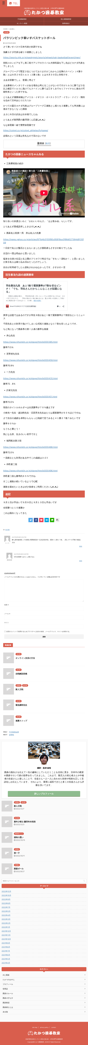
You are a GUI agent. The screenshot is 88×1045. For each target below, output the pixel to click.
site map (34, 1027)
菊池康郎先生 (21, 705)
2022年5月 (6, 911)
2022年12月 (6, 891)
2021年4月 (6, 963)
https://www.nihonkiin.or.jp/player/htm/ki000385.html (30, 342)
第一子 (17, 853)
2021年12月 (6, 931)
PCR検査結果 (14, 732)
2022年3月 (6, 919)
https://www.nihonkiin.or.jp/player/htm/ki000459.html (30, 360)
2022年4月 (6, 915)
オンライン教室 (22, 23)
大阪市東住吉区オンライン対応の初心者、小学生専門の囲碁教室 (44, 1039)
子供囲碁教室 (22, 19)
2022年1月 (6, 927)
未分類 (7, 530)
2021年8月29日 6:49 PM (21, 554)
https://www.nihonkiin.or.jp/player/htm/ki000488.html (30, 447)
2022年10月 (6, 895)
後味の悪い (19, 837)
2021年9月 (6, 943)
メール (7, 614)
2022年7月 (6, 907)
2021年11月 (6, 935)
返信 (80, 546)
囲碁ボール (19, 868)
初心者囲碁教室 (66, 19)
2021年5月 (6, 959)
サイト (6, 622)
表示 (48, 143)
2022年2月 (6, 923)
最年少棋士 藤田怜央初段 (25, 821)
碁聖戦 (11, 735)
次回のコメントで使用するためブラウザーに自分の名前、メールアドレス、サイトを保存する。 (38, 631)
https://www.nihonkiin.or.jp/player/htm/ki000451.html (30, 396)
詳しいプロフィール (44, 793)
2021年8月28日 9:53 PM (19, 537)
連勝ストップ (21, 721)
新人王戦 (19, 689)
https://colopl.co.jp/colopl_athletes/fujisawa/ (25, 130)
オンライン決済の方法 (25, 658)
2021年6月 (6, 955)
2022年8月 (6, 903)
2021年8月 (6, 947)
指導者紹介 (66, 23)
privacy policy (44, 1027)
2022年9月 (6, 899)
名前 (6, 605)
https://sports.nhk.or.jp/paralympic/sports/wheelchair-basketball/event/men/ (41, 57)
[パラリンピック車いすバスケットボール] (47, 520)
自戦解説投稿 (21, 674)
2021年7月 (6, 951)
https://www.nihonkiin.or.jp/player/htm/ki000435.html (30, 378)
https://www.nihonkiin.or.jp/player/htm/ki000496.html (30, 470)
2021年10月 (6, 939)
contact (53, 1027)
